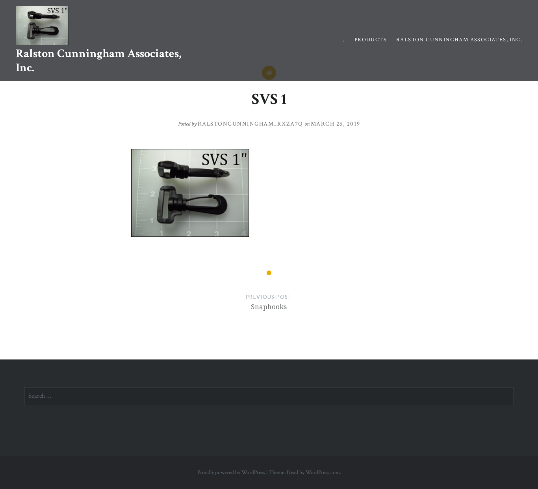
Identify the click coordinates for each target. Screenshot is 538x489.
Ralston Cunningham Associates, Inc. (98, 61)
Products (370, 39)
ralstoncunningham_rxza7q (250, 124)
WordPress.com (323, 472)
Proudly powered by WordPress (231, 472)
